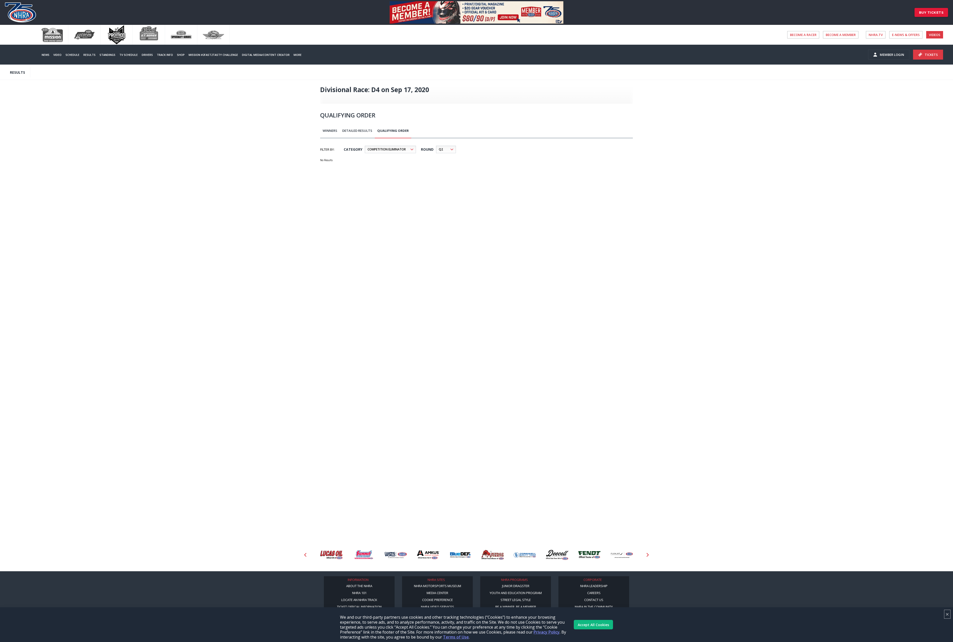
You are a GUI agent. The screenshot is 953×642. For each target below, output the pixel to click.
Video (57, 55)
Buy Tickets (931, 12)
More (298, 55)
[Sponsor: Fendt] (589, 555)
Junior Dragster (515, 586)
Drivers (147, 55)
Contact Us (593, 600)
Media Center (437, 593)
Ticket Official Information (359, 607)
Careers (594, 593)
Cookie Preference (437, 600)
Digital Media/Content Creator (266, 55)
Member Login (892, 54)
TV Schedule (128, 55)
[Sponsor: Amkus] (428, 555)
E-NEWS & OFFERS (906, 35)
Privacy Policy (547, 632)
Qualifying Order (393, 130)
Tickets (931, 54)
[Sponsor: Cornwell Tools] (525, 555)
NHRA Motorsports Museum (437, 586)
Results (89, 55)
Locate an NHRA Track (359, 600)
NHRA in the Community (594, 607)
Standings (107, 55)
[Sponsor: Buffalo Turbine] (492, 555)
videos (934, 35)
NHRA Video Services (437, 607)
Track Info (165, 55)
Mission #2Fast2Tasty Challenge (213, 55)
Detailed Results (357, 130)
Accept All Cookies (593, 624)
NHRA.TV (876, 35)
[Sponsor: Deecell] (557, 555)
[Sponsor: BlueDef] (460, 555)
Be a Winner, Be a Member (515, 607)
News (45, 55)
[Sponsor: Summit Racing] (363, 555)
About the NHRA (359, 586)
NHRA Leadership (594, 586)
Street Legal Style (516, 600)
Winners (330, 130)
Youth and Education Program (516, 593)
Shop (181, 55)
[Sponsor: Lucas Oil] (331, 555)
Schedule (72, 55)
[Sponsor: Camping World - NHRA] (396, 555)
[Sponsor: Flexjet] (622, 555)
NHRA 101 (359, 593)
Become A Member (841, 35)
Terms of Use (456, 637)
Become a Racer (803, 35)
